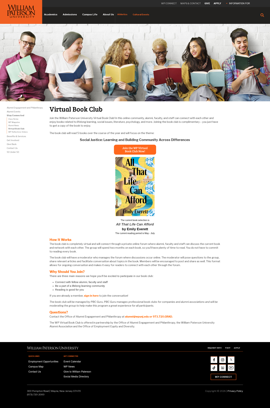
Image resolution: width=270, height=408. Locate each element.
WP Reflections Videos (18, 132)
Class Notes (13, 119)
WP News (69, 366)
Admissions (70, 14)
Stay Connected (15, 115)
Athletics (122, 14)
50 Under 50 (13, 152)
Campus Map (35, 366)
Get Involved (13, 140)
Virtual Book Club (16, 129)
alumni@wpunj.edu (137, 316)
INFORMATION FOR (239, 3)
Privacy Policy (235, 391)
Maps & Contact (190, 3)
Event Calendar (72, 361)
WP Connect (223, 376)
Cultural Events (141, 14)
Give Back (11, 144)
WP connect (169, 3)
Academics (50, 14)
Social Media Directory (76, 376)
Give (207, 3)
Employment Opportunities (43, 361)
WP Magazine (14, 122)
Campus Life (89, 14)
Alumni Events (13, 112)
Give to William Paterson (77, 371)
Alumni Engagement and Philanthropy (25, 108)
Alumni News (13, 125)
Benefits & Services (16, 136)
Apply (217, 3)
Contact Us (12, 148)
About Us (108, 14)
